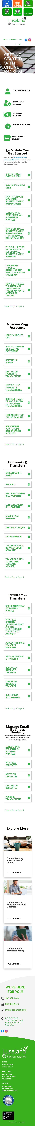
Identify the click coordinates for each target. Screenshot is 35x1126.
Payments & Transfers (17, 114)
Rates (7, 13)
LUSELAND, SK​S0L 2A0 (13, 1023)
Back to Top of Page (13, 306)
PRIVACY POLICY (7, 1088)
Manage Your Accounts (18, 103)
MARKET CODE (7, 1086)
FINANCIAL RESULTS (8, 1076)
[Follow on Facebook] (26, 39)
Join (20, 39)
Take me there (13, 873)
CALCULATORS (7, 1074)
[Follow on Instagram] (29, 39)
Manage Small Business (18, 138)
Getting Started (22, 90)
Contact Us (28, 13)
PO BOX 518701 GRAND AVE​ (14, 1019)
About (5, 39)
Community (13, 39)
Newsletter (17, 13)
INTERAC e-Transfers (21, 125)
